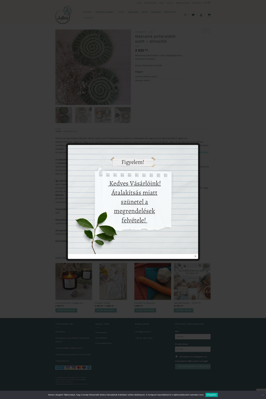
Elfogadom (211, 395)
